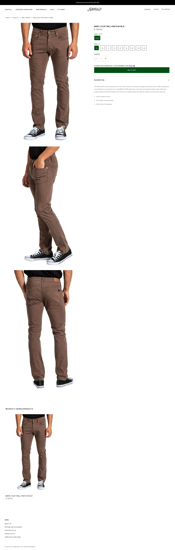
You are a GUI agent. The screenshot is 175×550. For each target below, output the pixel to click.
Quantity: (97, 54)
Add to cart (132, 70)
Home (8, 17)
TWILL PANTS (26, 17)
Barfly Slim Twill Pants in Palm (19, 496)
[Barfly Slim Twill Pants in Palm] (32, 453)
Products (15, 17)
